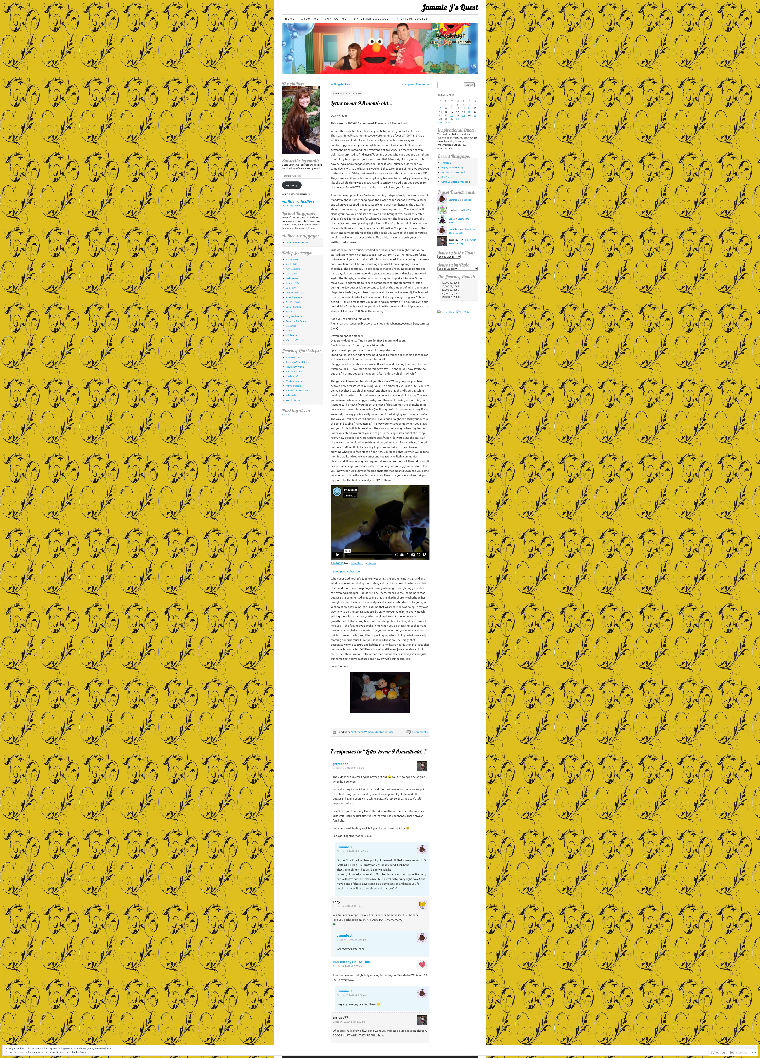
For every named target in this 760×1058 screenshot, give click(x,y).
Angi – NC (291, 264)
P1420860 (337, 563)
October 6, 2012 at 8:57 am (347, 966)
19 (469, 111)
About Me (310, 18)
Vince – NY (292, 340)
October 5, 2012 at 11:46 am (352, 851)
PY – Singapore (294, 297)
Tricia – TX (291, 335)
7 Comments (420, 731)
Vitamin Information (297, 390)
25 (463, 115)
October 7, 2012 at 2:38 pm (352, 939)
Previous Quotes (412, 18)
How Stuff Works (295, 366)
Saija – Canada (293, 306)
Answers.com (293, 357)
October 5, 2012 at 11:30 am (348, 767)
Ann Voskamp (293, 268)
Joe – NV (291, 287)
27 (475, 115)
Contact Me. (336, 18)
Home (290, 18)
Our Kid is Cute (384, 731)
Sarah (289, 311)
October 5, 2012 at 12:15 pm (348, 905)
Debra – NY (292, 278)
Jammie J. (357, 563)
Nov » (448, 122)
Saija (451, 218)
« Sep (440, 122)
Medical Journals (295, 380)
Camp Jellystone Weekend (455, 181)
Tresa (289, 330)
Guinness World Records (299, 361)
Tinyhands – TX (294, 316)
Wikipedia (291, 395)
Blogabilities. (341, 84)
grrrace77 (340, 764)
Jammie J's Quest (449, 7)
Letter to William (363, 731)
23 (451, 115)
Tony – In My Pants (296, 321)
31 (457, 118)
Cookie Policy (79, 1051)
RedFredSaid (293, 302)
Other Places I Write (297, 242)
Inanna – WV (292, 283)
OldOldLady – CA (295, 292)
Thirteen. (446, 162)
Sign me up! (292, 185)
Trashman (291, 325)
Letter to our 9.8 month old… (361, 103)
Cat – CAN (291, 273)
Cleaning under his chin (345, 571)
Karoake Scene (294, 371)
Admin (285, 414)
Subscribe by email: (300, 161)
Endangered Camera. (414, 84)
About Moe (292, 259)
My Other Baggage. (372, 18)
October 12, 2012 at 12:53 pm (349, 1021)
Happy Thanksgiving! (452, 167)
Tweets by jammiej (292, 205)
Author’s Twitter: (298, 201)
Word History (293, 399)
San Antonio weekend (453, 172)
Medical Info (292, 376)
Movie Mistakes (294, 385)
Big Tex (445, 176)
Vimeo (372, 563)
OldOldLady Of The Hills (351, 962)
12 (469, 108)
